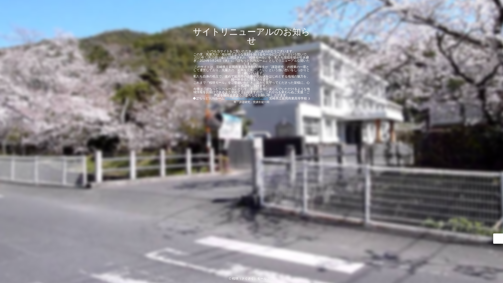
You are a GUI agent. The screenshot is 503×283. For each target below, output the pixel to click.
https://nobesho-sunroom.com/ (246, 98)
